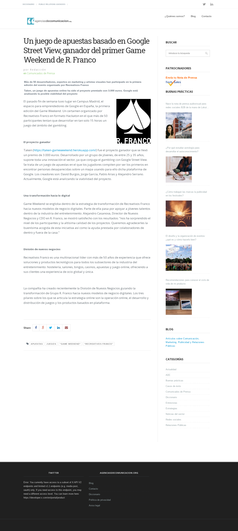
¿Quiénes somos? (175, 16)
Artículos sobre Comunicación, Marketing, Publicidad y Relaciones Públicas (185, 342)
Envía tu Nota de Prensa (181, 77)
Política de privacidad (100, 500)
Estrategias (171, 408)
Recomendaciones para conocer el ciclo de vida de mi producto (187, 282)
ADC (168, 375)
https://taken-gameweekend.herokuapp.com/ (65, 150)
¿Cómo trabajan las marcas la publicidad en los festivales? (186, 194)
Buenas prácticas (174, 380)
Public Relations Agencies (52, 4)
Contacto (207, 16)
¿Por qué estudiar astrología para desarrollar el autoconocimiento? (182, 150)
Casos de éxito (173, 386)
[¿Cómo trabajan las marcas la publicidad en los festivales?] (179, 213)
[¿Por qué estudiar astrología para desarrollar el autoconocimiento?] (179, 169)
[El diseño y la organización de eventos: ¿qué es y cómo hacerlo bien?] (179, 257)
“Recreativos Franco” (98, 344)
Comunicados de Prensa (41, 73)
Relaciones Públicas (176, 425)
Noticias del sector (175, 414)
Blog (193, 16)
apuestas (37, 344)
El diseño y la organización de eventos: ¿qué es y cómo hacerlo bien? (185, 238)
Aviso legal (94, 505)
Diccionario (28, 4)
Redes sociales (173, 419)
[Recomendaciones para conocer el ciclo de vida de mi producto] (179, 301)
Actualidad (171, 369)
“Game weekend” (70, 344)
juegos (51, 344)
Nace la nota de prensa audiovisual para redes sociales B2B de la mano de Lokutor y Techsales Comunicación (187, 105)
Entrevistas (171, 403)
